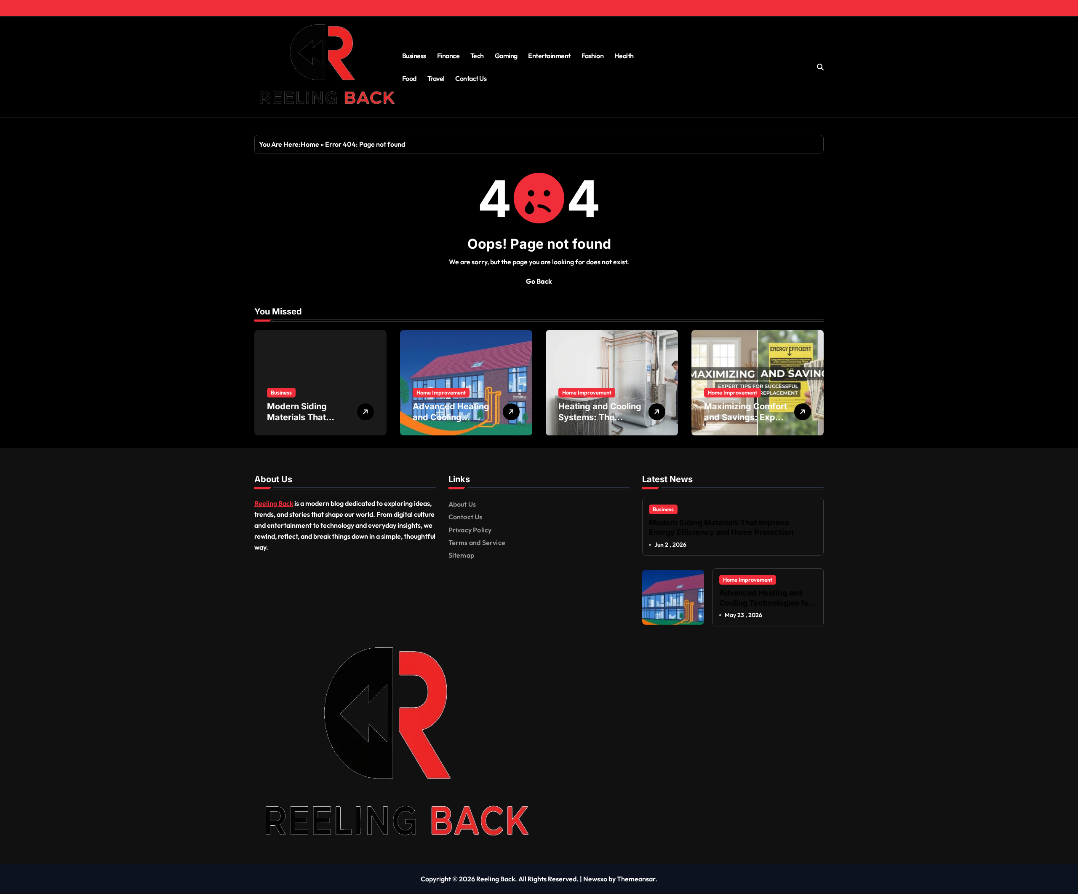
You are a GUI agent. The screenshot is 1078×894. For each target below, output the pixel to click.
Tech (477, 55)
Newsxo (595, 879)
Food (409, 78)
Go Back (539, 281)
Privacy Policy (470, 530)
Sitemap (461, 555)
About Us (462, 504)
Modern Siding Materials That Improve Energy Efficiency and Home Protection (721, 527)
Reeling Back (273, 503)
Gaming (506, 55)
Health (624, 55)
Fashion (593, 55)
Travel (436, 78)
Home (310, 144)
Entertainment (549, 55)
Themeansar (636, 879)
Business (414, 55)
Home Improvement (441, 392)
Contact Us (470, 78)
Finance (448, 55)
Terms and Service (476, 542)
